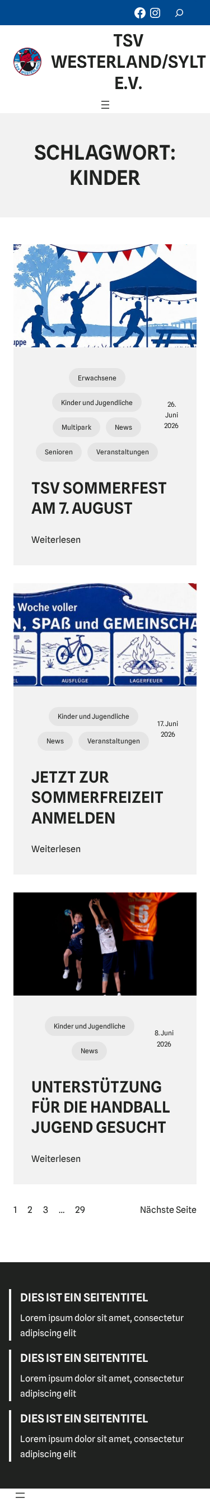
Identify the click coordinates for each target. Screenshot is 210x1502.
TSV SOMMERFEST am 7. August (99, 498)
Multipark (76, 427)
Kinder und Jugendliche (97, 402)
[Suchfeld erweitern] (179, 12)
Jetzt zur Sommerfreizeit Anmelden (97, 797)
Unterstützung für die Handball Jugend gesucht (100, 1107)
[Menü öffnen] (105, 104)
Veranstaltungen (122, 452)
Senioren (59, 452)
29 (80, 1210)
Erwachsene (97, 378)
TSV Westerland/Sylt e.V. (128, 61)
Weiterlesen (56, 539)
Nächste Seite (168, 1210)
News (123, 427)
